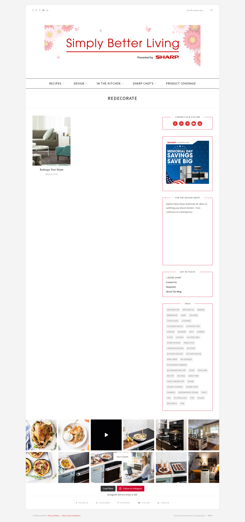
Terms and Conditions (71, 515)
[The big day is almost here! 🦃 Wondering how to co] (41, 434)
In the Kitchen (108, 83)
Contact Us (171, 282)
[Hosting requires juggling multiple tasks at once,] (171, 434)
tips (192, 398)
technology (180, 398)
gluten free (193, 337)
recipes (181, 376)
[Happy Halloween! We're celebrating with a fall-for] (73, 467)
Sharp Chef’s (143, 83)
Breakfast (172, 315)
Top (209, 515)
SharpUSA (171, 286)
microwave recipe (176, 370)
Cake (183, 315)
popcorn (202, 370)
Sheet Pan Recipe (175, 381)
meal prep (172, 359)
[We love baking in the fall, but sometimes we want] (171, 467)
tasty (204, 392)
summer (171, 392)
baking (201, 310)
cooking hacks (175, 326)
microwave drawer (177, 365)
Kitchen (191, 348)
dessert (182, 332)
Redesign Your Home (51, 169)
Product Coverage (181, 83)
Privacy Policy (54, 515)
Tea (168, 398)
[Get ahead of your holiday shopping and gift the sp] (203, 467)
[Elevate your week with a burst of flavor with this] (138, 434)
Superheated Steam (188, 392)
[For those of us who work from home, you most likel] (138, 467)
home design (173, 343)
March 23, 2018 (52, 174)
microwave (186, 359)
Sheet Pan (193, 376)
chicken (193, 315)
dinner (200, 332)
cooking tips (193, 326)
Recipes (55, 83)
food (170, 337)
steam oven (192, 387)
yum (182, 403)
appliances (188, 310)
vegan (201, 398)
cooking (186, 321)
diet (192, 332)
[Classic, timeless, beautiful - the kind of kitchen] (203, 434)
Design (79, 83)
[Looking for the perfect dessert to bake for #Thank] (73, 434)
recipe (170, 376)
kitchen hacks (193, 354)
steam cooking (175, 387)
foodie (180, 337)
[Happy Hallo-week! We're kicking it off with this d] (106, 467)
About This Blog (174, 291)
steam (191, 381)
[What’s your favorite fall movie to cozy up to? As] (106, 434)
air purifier (173, 310)
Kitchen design (175, 354)
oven (191, 370)
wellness (172, 403)
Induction (189, 343)
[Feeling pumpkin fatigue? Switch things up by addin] (41, 467)
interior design (175, 348)
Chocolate (172, 321)
